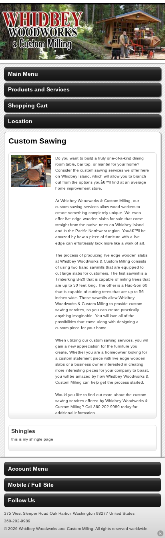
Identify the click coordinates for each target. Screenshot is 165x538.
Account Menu (28, 468)
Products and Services (39, 89)
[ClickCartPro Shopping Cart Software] (160, 535)
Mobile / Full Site (31, 484)
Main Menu (23, 74)
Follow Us (21, 500)
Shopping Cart (28, 105)
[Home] (82, 58)
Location (20, 121)
